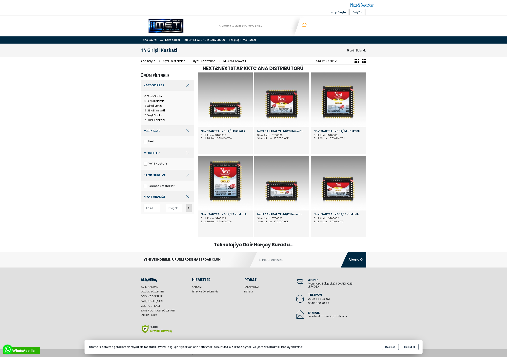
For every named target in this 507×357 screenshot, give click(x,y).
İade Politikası (150, 306)
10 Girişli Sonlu (153, 96)
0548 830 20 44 (319, 303)
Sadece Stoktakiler (161, 186)
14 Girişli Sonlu (153, 106)
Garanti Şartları (152, 296)
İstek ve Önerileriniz (205, 291)
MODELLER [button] (152, 153)
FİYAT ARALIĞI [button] (154, 196)
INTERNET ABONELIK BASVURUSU (204, 40)
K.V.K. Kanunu (149, 287)
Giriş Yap (358, 12)
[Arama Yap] (301, 26)
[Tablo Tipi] (363, 62)
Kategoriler (172, 40)
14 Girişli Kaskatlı (154, 110)
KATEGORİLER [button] (154, 85)
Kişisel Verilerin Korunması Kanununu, (203, 347)
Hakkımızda (251, 287)
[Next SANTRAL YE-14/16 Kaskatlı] (338, 183)
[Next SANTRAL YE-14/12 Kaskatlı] (281, 183)
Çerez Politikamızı (268, 347)
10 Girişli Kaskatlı (154, 101)
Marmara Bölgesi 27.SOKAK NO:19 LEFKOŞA (330, 285)
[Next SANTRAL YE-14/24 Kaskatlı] (338, 99)
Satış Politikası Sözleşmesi (158, 310)
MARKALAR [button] (152, 131)
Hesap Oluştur (338, 12)
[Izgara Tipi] (357, 62)
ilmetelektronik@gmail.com (327, 316)
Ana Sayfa (149, 40)
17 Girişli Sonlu (153, 115)
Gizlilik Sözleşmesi (153, 291)
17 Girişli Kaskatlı (154, 120)
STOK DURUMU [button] (155, 175)
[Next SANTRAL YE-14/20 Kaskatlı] (281, 99)
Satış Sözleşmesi (152, 301)
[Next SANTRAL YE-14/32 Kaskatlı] (225, 183)
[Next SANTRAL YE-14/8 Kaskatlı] (225, 99)
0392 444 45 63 (319, 299)
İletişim (248, 291)
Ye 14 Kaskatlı (157, 164)
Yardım (197, 287)
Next (151, 141)
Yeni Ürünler (149, 315)
